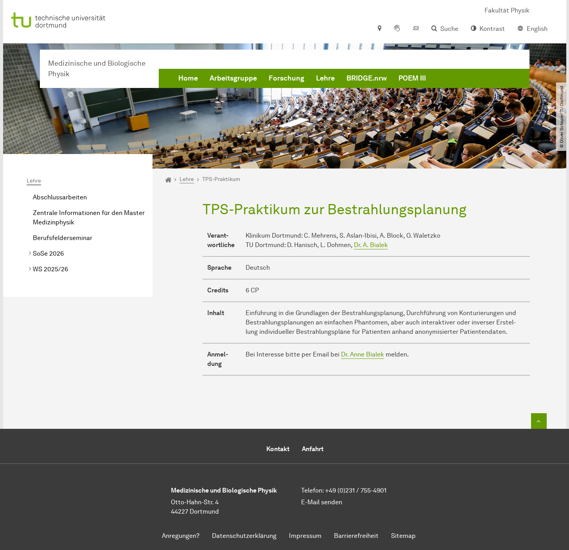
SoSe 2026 (48, 253)
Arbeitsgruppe (233, 78)
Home (188, 78)
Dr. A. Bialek (371, 245)
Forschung (286, 78)
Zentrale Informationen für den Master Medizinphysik (89, 217)
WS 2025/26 (50, 269)
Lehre (325, 78)
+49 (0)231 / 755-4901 (355, 490)
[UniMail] (415, 28)
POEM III (412, 78)
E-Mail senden (321, 502)
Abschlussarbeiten (60, 197)
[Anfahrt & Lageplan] (379, 28)
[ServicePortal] (397, 28)
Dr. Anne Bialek (362, 354)
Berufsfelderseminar (62, 238)
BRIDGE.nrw (366, 78)
